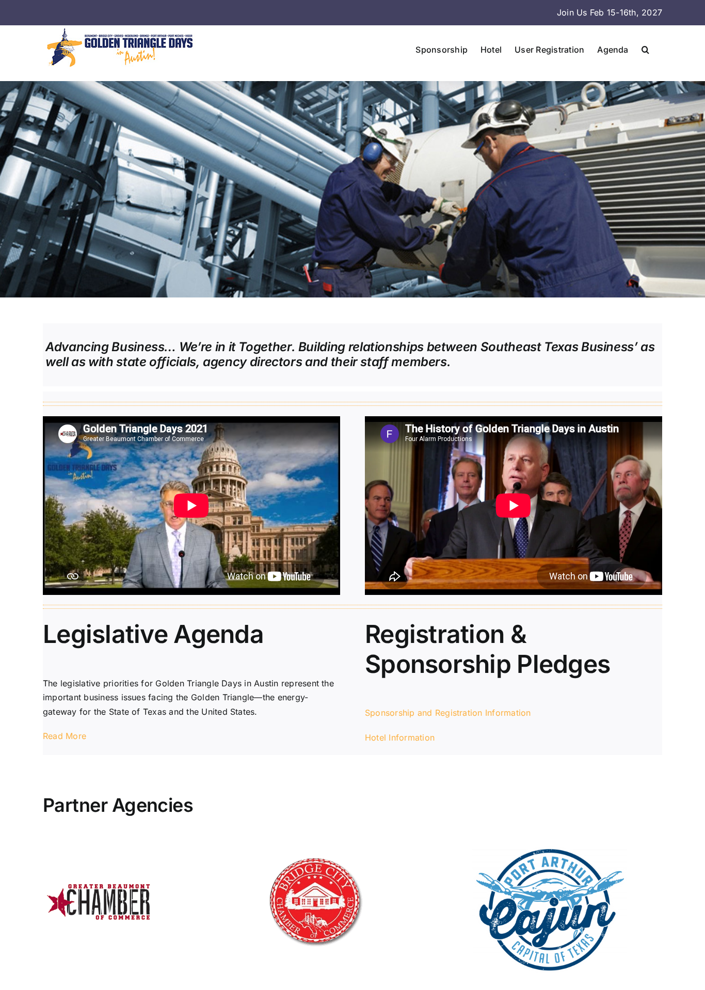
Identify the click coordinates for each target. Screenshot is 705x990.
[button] (645, 49)
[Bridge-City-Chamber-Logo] (314, 850)
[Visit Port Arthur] (549, 850)
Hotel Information (400, 737)
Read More (64, 736)
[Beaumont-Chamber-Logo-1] (99, 850)
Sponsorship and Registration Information (448, 713)
